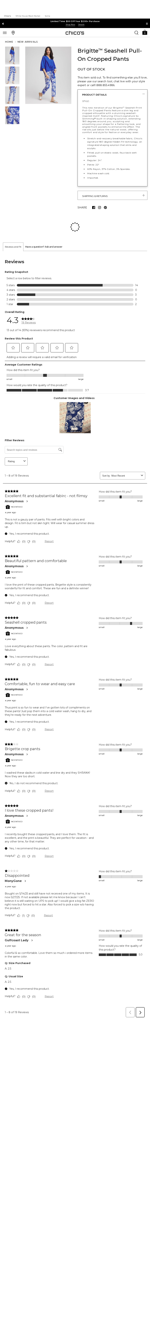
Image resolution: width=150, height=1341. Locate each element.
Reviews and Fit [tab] (13, 223)
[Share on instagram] (99, 207)
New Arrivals (28, 41)
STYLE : (86, 101)
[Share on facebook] (93, 207)
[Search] (136, 32)
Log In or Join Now (70, 24)
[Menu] (5, 32)
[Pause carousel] (147, 23)
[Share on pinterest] (105, 207)
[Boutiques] (13, 32)
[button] (145, 32)
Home (9, 41)
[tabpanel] (75, 611)
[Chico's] (75, 33)
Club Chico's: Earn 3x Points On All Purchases (75, 21)
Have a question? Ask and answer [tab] (43, 223)
